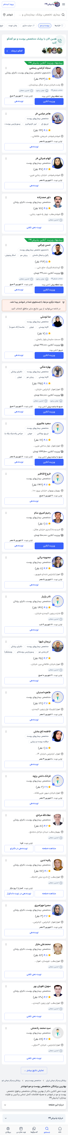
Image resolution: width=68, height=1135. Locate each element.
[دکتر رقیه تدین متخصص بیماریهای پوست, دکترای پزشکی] (58, 865)
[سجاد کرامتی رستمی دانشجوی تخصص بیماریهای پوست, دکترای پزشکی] (58, 72)
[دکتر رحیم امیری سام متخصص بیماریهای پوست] (58, 517)
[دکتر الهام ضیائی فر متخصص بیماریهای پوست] (58, 163)
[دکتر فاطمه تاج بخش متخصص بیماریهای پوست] (58, 736)
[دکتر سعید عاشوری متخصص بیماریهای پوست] (58, 428)
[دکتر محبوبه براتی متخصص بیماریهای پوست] (58, 562)
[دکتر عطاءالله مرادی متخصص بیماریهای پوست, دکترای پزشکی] (58, 820)
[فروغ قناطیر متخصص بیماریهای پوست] (58, 478)
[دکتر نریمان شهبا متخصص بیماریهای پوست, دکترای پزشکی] (58, 646)
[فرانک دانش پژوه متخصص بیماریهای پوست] (58, 781)
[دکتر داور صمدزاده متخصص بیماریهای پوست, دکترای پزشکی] (58, 202)
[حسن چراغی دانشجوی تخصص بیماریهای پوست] (58, 250)
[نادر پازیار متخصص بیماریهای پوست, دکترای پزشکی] (58, 601)
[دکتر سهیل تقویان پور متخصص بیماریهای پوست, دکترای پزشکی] (58, 991)
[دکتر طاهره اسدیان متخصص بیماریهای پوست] (58, 697)
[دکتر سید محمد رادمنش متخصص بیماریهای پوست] (58, 1033)
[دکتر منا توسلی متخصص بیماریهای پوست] (58, 321)
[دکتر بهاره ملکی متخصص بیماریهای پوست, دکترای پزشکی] (58, 371)
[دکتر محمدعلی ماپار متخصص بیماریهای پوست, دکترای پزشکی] (58, 949)
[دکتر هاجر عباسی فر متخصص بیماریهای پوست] (58, 118)
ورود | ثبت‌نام (8, 4)
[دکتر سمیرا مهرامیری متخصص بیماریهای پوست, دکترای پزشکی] (58, 910)
